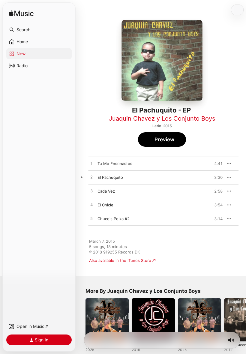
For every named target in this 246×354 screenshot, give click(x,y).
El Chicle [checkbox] (105, 204)
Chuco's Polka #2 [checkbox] (114, 218)
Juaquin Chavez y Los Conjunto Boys (162, 118)
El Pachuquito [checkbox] (110, 177)
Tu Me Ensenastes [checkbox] (115, 163)
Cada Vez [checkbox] (106, 191)
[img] (21, 13)
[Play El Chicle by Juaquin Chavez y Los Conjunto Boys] (92, 205)
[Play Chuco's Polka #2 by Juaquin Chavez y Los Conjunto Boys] (92, 218)
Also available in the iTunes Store (120, 260)
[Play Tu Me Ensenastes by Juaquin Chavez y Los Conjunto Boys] (92, 163)
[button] (39, 30)
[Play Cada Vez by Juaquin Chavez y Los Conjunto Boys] (92, 191)
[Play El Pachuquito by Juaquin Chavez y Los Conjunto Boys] (92, 177)
